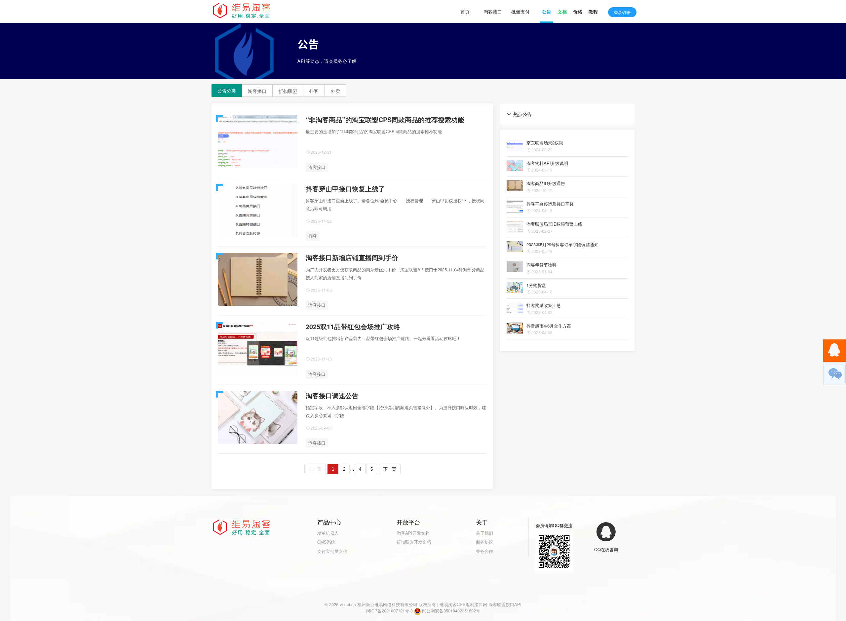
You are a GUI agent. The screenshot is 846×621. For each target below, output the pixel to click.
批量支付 (520, 11)
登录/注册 (622, 12)
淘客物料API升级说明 (547, 163)
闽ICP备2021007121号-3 (389, 610)
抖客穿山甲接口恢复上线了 (345, 188)
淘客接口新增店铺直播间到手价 (352, 257)
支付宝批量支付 (332, 551)
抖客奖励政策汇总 (543, 305)
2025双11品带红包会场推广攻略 (353, 326)
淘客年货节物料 (541, 264)
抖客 (314, 91)
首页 (465, 11)
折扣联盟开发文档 (414, 542)
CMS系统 (326, 542)
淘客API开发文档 (413, 533)
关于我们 (484, 533)
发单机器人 (328, 533)
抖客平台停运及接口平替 (550, 204)
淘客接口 (492, 11)
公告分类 (226, 90)
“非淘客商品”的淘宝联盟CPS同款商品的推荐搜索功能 (385, 119)
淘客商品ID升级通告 (545, 183)
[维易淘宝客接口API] (243, 11)
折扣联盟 (288, 91)
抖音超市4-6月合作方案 (548, 326)
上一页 (315, 469)
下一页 (389, 469)
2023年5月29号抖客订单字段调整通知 (562, 244)
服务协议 (484, 542)
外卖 (335, 91)
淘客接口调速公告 (332, 395)
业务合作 (484, 551)
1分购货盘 (536, 285)
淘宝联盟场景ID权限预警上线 (554, 224)
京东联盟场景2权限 (544, 142)
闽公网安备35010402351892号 (451, 610)
